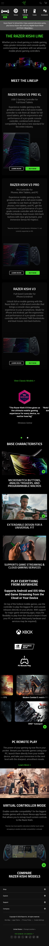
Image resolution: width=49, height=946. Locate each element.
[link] (24, 3)
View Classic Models (24, 380)
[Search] (40, 3)
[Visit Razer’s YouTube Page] (26, 937)
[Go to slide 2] (27, 437)
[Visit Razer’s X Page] (22, 937)
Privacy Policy (26, 920)
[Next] (44, 410)
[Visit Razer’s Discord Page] (37, 937)
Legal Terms (16, 920)
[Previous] (4, 410)
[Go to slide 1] (21, 437)
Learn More (16, 168)
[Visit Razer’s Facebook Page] (11, 937)
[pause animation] (45, 727)
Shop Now (28, 28)
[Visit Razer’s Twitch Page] (33, 937)
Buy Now (32, 168)
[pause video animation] (46, 68)
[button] (2, 3)
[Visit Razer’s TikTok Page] (30, 937)
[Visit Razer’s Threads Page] (19, 937)
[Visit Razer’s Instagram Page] (15, 937)
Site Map (7, 920)
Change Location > (30, 929)
